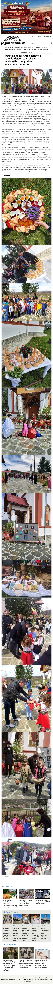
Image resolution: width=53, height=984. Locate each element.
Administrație (9, 47)
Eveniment (45, 47)
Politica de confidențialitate (27, 981)
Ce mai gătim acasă (10, 49)
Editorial (20, 49)
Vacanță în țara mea (30, 49)
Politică (30, 47)
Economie (38, 47)
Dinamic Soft (48, 979)
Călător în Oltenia (43, 49)
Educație (17, 47)
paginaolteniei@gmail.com (44, 36)
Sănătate (24, 47)
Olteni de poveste (26, 52)
